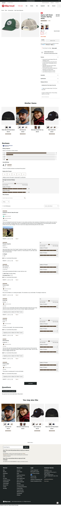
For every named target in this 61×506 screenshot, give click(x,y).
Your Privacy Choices (34, 473)
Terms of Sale (33, 477)
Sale (48, 5)
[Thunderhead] (22, 127)
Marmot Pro (5, 485)
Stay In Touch (20, 480)
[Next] (41, 0)
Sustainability (6, 481)
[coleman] (4, 3)
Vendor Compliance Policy (36, 481)
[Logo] (8, 6)
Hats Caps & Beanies (18, 10)
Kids (37, 5)
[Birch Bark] (51, 127)
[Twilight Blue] (47, 27)
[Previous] (19, 0)
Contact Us (46, 469)
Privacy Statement (34, 470)
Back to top (30, 442)
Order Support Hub (21, 478)
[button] (50, 52)
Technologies (6, 483)
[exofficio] (10, 3)
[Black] (19, 127)
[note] (50, 48)
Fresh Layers (20, 5)
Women (31, 5)
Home (2, 10)
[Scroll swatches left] (45, 127)
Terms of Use (33, 476)
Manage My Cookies (34, 471)
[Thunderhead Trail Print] (9, 127)
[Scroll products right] (59, 119)
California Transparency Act (36, 479)
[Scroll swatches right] (58, 127)
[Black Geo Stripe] (6, 127)
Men (26, 5)
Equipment (43, 5)
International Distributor (48, 479)
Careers (4, 486)
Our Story (5, 478)
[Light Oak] (42, 27)
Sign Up (26, 447)
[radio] (42, 33)
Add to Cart (52, 40)
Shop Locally (54, 48)
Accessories (10, 10)
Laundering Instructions (22, 486)
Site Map (5, 488)
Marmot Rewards (20, 481)
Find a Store (46, 481)
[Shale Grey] (26, 127)
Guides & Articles (6, 480)
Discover (53, 5)
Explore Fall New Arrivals (31, 0)
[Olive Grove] (54, 127)
